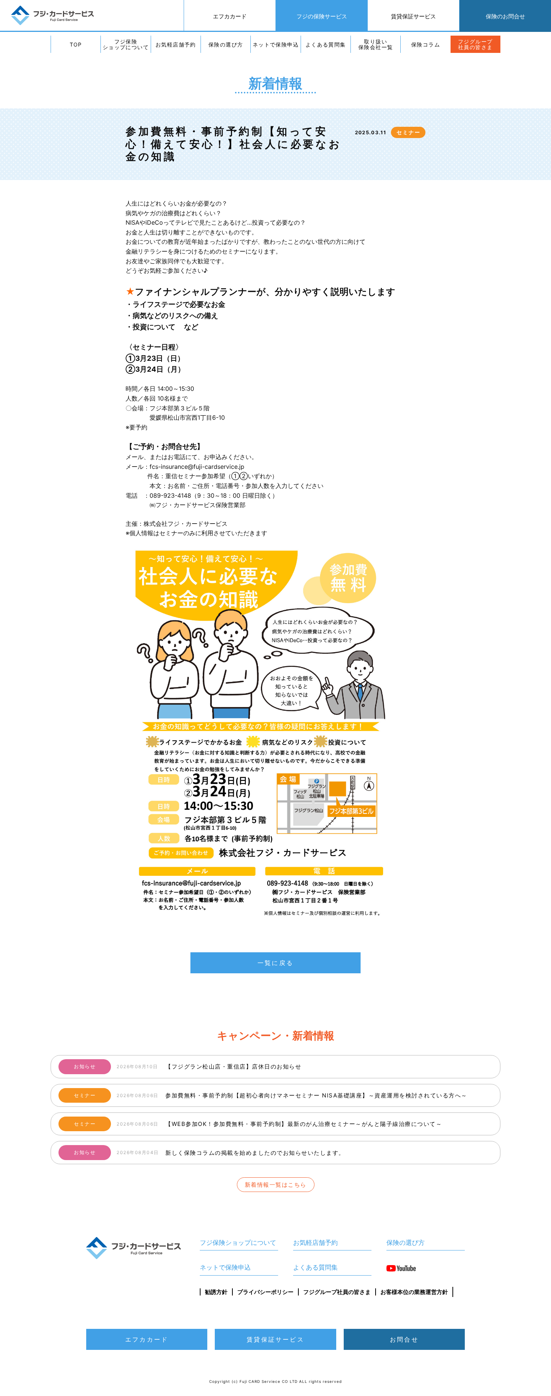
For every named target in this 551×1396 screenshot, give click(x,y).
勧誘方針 (216, 1291)
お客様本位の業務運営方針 (414, 1291)
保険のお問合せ (505, 16)
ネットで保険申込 (276, 44)
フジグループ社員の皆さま (475, 44)
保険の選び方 (225, 44)
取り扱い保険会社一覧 (375, 44)
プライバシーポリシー (265, 1291)
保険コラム (425, 44)
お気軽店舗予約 (176, 44)
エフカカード (230, 16)
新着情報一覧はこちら (276, 1184)
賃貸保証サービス (413, 16)
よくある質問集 (325, 44)
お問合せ (404, 1339)
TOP (76, 44)
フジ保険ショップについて (126, 44)
